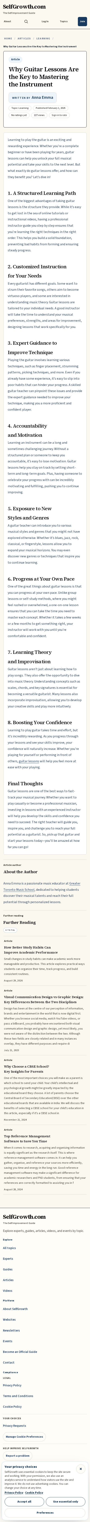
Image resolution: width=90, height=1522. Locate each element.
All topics (9, 1248)
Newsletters (11, 1330)
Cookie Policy (12, 1407)
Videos (7, 1291)
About (7, 21)
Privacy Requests (14, 1426)
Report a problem (18, 1456)
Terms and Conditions (18, 1396)
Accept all (24, 1501)
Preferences (45, 1512)
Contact (8, 1362)
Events (7, 1341)
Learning (43, 38)
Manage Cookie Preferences (24, 1437)
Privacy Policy (12, 1385)
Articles (24, 38)
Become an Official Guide (20, 1352)
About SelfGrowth (15, 1309)
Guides (8, 1269)
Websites (9, 1320)
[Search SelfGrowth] (26, 21)
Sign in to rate (59, 115)
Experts (8, 1259)
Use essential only (65, 1501)
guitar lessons (29, 761)
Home (8, 38)
